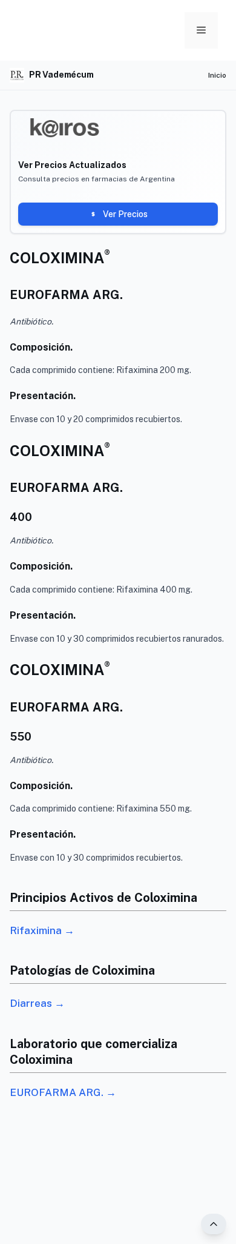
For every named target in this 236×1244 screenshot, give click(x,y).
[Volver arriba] (213, 1224)
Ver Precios (125, 214)
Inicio (217, 75)
